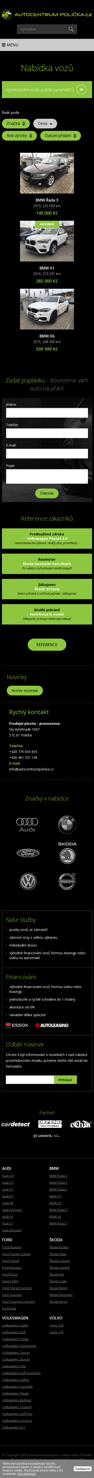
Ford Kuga (9, 1308)
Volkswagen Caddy (15, 1325)
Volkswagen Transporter (19, 1345)
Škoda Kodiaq (59, 1247)
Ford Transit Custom (16, 1254)
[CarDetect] (15, 1125)
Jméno (11, 404)
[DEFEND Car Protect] (50, 1126)
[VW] (27, 881)
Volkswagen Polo (14, 1366)
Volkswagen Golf (14, 1332)
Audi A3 (7, 1196)
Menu (13, 45)
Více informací (26, 1474)
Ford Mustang (11, 1247)
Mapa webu (70, 1455)
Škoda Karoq (58, 1301)
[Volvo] (66, 881)
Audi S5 (7, 1189)
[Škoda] (66, 853)
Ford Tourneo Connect (18, 1301)
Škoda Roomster (61, 1294)
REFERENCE (46, 644)
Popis (10, 465)
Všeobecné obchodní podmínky (61, 1459)
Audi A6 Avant (12, 1230)
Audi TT (7, 1223)
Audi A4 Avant (12, 1210)
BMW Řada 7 (58, 1223)
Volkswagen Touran (16, 1352)
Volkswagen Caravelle (17, 1386)
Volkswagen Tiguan (15, 1393)
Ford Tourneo (12, 1294)
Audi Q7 (8, 1182)
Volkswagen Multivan (17, 1400)
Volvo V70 (56, 1332)
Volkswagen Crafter (15, 1379)
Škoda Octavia (59, 1260)
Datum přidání (58, 135)
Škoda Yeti (56, 1274)
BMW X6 (47, 336)
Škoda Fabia (57, 1254)
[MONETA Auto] (47, 1136)
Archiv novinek (25, 690)
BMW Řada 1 (58, 1189)
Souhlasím (82, 1469)
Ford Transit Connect (17, 1288)
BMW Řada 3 (47, 200)
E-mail (11, 445)
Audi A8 (7, 1203)
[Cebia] (81, 1126)
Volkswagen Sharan (16, 1359)
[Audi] (27, 824)
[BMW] (66, 824)
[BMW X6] (47, 309)
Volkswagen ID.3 (13, 1427)
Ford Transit (10, 1260)
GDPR (32, 1459)
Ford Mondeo (12, 1267)
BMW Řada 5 (58, 1182)
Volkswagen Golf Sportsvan (21, 1373)
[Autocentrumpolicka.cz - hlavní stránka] (47, 13)
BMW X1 (47, 268)
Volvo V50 (56, 1325)
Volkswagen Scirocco (17, 1420)
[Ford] (27, 853)
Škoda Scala (58, 1281)
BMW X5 (55, 1203)
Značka (13, 123)
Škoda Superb (59, 1267)
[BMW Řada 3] (47, 173)
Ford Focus (10, 1274)
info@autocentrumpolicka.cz (31, 769)
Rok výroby (17, 135)
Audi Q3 (8, 1176)
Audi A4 (7, 1216)
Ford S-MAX (10, 1281)
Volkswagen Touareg (16, 1407)
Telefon (12, 424)
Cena (42, 123)
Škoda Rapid (58, 1288)
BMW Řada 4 (58, 1210)
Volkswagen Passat (15, 1339)
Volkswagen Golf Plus (17, 1413)
